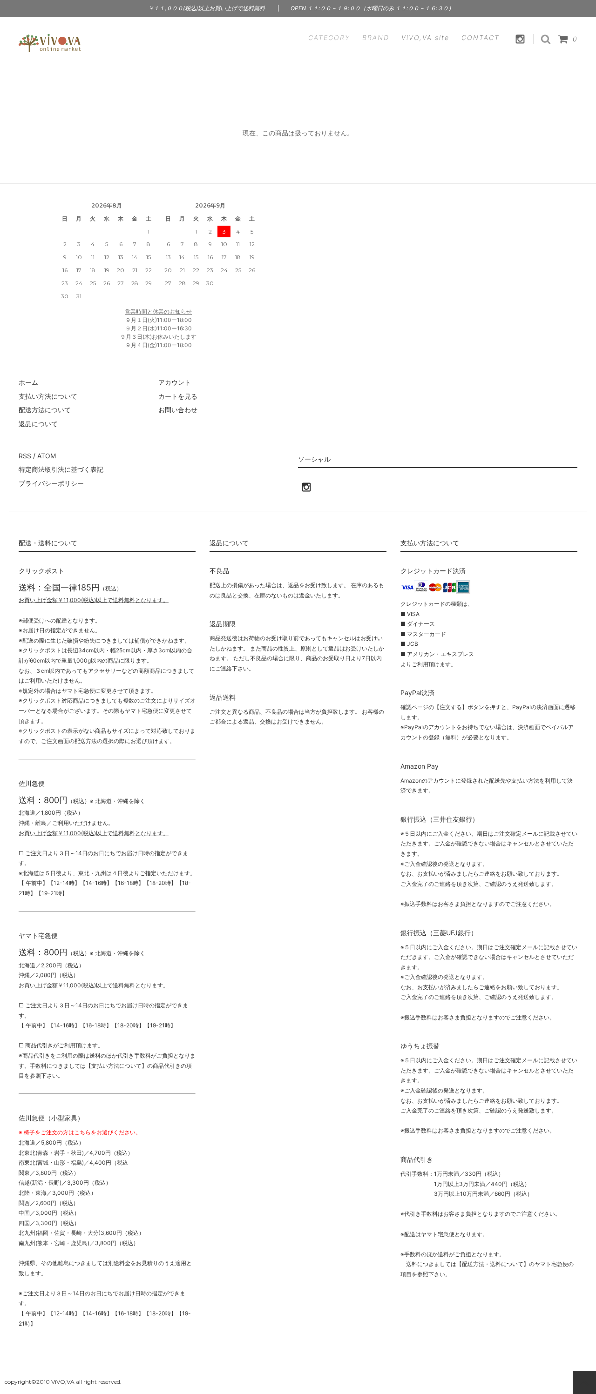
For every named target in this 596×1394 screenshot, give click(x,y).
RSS (25, 456)
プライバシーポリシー (51, 483)
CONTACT (480, 37)
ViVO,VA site (425, 37)
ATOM (46, 456)
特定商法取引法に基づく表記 (61, 469)
